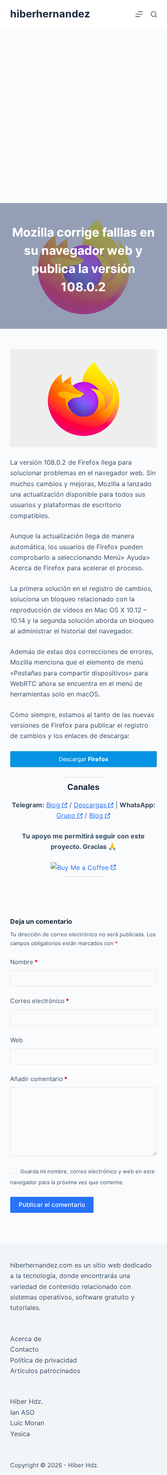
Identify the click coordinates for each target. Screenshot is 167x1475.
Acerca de (25, 1339)
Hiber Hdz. (26, 1401)
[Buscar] (154, 14)
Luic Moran (27, 1423)
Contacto (24, 1349)
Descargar (83, 758)
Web (16, 1040)
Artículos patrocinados (45, 1371)
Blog (54, 805)
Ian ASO (22, 1412)
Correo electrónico (39, 1001)
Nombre (24, 962)
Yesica (20, 1434)
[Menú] (139, 14)
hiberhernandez (50, 14)
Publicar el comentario (52, 1204)
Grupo (66, 815)
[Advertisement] (83, 115)
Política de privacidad (43, 1360)
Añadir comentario (38, 1079)
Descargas (91, 805)
